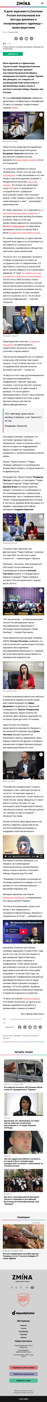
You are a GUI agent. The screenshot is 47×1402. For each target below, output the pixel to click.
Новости (23, 1325)
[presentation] (6, 1238)
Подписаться (13, 54)
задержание (9, 175)
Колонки (23, 1334)
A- (10, 43)
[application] (23, 847)
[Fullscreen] (41, 856)
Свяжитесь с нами (23, 1380)
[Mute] (37, 856)
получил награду (32, 998)
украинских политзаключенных (24, 232)
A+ (4, 43)
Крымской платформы (14, 897)
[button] (23, 847)
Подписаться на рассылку (23, 1374)
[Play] (6, 856)
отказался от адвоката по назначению (22, 276)
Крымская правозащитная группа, (20, 1019)
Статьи (23, 1328)
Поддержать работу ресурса (23, 1367)
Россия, (33, 1019)
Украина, (39, 1019)
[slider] (21, 856)
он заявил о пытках (31, 273)
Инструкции (23, 1331)
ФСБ (11, 188)
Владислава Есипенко (26, 159)
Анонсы (24, 1337)
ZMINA (15, 107)
